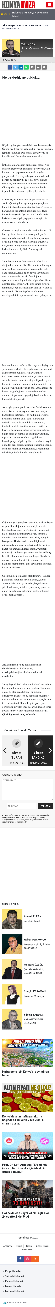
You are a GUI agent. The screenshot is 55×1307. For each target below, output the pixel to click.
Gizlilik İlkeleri (42, 1246)
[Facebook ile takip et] (20, 1259)
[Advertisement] (27, 111)
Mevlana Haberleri (14, 1291)
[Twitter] (15, 67)
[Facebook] (10, 67)
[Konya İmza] (18, 4)
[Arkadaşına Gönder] (32, 67)
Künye (19, 1246)
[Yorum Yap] (44, 67)
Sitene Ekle (27, 1249)
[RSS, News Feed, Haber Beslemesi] (35, 1259)
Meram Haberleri (13, 1286)
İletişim (29, 1246)
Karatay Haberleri (14, 1281)
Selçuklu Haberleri (14, 1276)
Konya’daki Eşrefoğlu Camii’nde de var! (32, 14)
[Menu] (49, 4)
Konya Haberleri (13, 1271)
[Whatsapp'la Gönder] (26, 67)
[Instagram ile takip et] (27, 1259)
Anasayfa (7, 1246)
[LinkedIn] (20, 67)
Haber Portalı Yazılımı (17, 1302)
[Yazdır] (38, 67)
